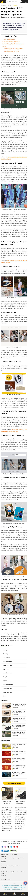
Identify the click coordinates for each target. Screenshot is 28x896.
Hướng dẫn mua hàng (14, 885)
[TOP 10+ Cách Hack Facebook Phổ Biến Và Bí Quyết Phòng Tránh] (6, 774)
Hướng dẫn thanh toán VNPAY (17, 889)
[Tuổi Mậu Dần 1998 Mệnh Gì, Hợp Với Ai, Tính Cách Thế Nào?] (6, 753)
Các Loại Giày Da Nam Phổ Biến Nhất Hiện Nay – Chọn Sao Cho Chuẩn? (18, 718)
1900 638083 (8, 879)
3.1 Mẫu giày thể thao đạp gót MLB (13, 49)
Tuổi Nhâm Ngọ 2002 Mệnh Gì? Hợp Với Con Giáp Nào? (18, 759)
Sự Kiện (5, 696)
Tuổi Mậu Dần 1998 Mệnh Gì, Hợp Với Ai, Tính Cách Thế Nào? (18, 752)
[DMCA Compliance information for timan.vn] (13, 851)
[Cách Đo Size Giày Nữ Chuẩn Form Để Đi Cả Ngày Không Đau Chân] (6, 706)
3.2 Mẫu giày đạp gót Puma (11, 51)
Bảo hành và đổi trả (6, 885)
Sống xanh (6, 677)
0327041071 (3, 867)
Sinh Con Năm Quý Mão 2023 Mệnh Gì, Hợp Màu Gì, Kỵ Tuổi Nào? (19, 766)
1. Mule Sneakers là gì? (8, 39)
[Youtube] (17, 847)
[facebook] (2, 847)
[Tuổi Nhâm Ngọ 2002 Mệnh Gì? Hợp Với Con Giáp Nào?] (6, 760)
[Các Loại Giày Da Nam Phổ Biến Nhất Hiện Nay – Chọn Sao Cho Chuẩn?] (6, 720)
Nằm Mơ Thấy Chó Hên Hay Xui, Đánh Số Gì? (18, 745)
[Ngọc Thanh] (18, 17)
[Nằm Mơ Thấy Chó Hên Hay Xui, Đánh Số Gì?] (6, 746)
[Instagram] (5, 847)
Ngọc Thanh (22, 17)
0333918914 (3, 861)
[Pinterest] (14, 847)
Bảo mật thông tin (9, 887)
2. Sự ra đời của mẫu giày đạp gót (11, 41)
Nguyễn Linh (6, 17)
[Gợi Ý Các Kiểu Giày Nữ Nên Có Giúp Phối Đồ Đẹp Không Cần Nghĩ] (6, 727)
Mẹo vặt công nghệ (8, 684)
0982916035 (3, 875)
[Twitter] (11, 847)
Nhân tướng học (7, 692)
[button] (26, 812)
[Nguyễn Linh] (2, 17)
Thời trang (5, 669)
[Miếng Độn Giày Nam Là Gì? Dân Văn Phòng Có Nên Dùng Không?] (6, 734)
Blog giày (5, 654)
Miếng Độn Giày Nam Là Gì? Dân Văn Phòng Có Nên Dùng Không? (19, 732)
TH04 (3, 790)
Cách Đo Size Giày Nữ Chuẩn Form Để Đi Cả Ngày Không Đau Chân (19, 705)
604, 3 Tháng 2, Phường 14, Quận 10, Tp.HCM (10, 866)
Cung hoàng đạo (7, 688)
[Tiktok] (8, 847)
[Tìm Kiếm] (20, 2)
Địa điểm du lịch (7, 673)
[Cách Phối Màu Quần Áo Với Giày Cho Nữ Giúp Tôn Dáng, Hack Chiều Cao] (6, 713)
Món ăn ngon (6, 657)
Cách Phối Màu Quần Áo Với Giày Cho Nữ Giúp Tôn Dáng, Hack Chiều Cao (18, 712)
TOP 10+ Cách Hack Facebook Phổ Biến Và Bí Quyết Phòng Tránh (19, 773)
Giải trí (5, 680)
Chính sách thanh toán (17, 887)
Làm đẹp (5, 650)
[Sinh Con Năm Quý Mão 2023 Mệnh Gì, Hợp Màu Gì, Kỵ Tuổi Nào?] (6, 767)
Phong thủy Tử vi (7, 665)
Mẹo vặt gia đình (7, 661)
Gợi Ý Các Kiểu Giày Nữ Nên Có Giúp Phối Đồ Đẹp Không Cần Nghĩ (18, 725)
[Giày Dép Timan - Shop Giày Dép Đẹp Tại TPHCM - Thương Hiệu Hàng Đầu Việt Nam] (2, 2)
